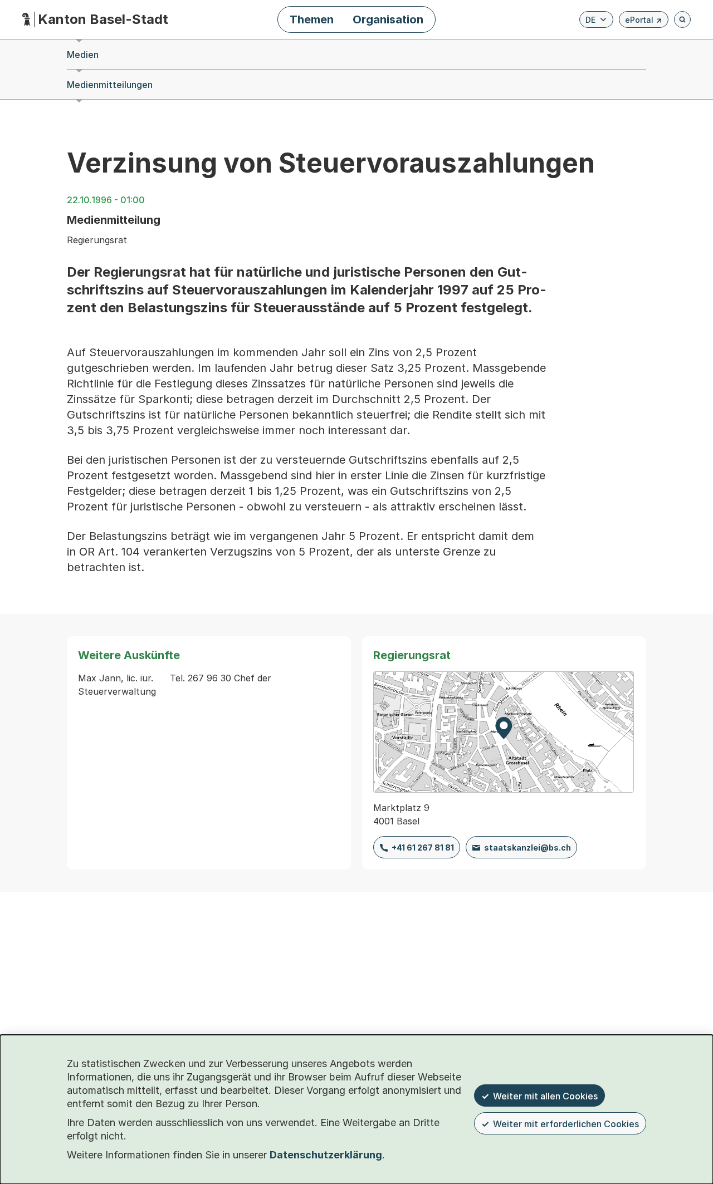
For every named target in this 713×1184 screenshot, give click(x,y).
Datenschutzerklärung (326, 1155)
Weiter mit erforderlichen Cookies (566, 1123)
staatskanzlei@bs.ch (527, 847)
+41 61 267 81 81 (423, 847)
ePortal (643, 21)
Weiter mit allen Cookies (545, 1096)
